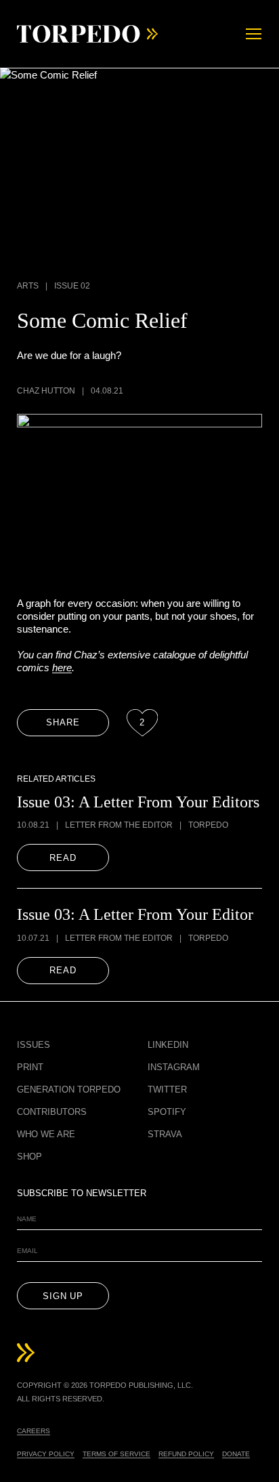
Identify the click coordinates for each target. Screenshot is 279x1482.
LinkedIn (168, 1044)
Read (62, 858)
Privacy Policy (45, 1454)
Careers (33, 1431)
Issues (33, 1044)
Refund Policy (186, 1454)
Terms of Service (116, 1454)
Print (30, 1067)
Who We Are (46, 1134)
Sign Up (63, 1296)
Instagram (174, 1067)
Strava (165, 1134)
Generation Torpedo (69, 1089)
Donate (236, 1454)
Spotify (167, 1111)
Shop (29, 1156)
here (62, 667)
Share (62, 722)
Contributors (52, 1111)
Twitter (167, 1089)
